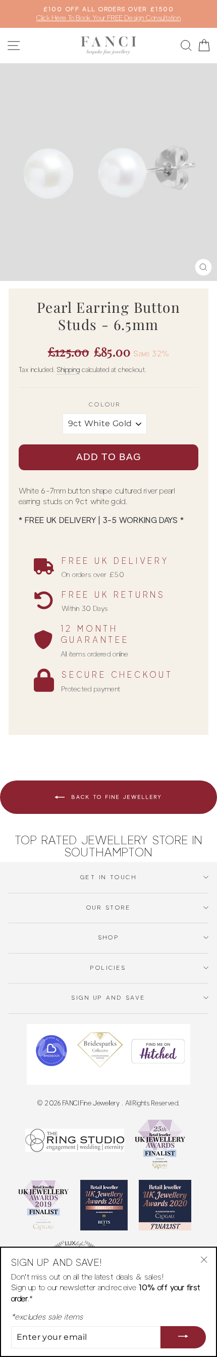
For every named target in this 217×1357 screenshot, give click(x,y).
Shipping (68, 369)
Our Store (108, 907)
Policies (108, 967)
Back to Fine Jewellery (115, 797)
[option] (108, 14)
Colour (105, 404)
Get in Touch (108, 877)
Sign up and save (108, 997)
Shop (109, 937)
